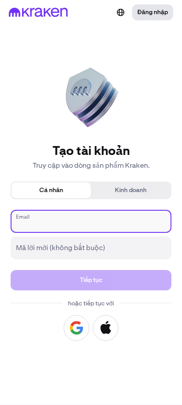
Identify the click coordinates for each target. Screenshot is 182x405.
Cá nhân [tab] (51, 190)
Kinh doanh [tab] (131, 190)
